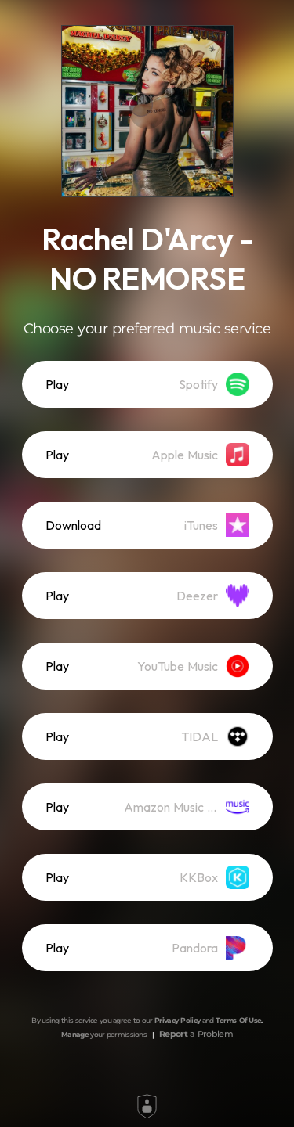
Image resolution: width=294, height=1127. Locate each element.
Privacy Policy (177, 1020)
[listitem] (147, 384)
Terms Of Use (239, 1020)
